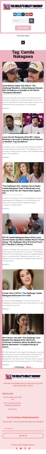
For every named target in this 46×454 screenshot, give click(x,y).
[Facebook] (15, 14)
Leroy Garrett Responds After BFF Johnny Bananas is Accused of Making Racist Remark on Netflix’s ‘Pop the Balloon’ (22, 139)
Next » (29, 367)
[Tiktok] (27, 14)
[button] (23, 42)
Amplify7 (19, 445)
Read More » (6, 108)
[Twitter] (19, 14)
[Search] (31, 20)
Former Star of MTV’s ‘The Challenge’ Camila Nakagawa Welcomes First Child (22, 294)
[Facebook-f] (17, 448)
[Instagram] (23, 14)
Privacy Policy (12, 409)
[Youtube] (31, 14)
